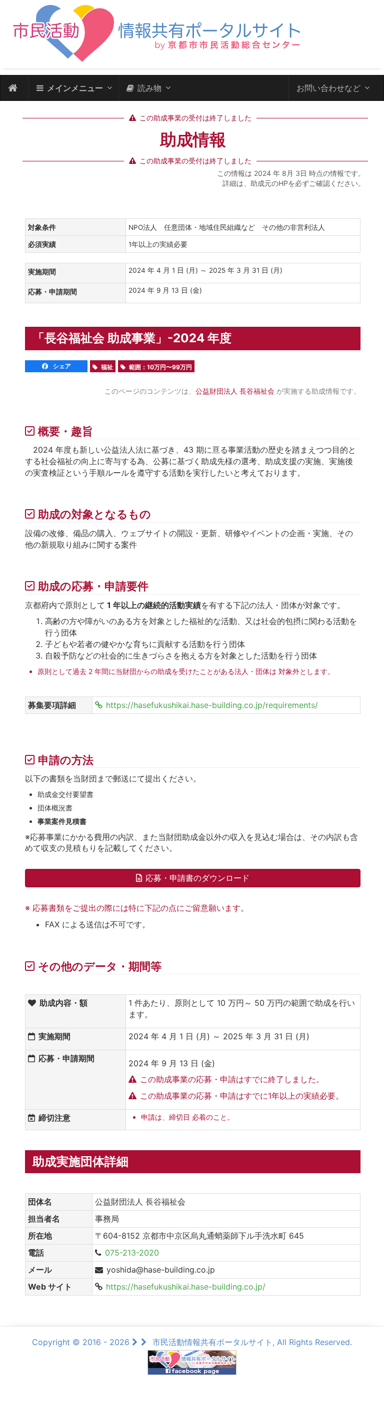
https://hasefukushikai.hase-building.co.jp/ (186, 1287)
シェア (61, 366)
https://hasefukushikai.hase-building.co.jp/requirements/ (212, 705)
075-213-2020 (132, 1253)
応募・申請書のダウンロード (198, 878)
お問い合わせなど (328, 88)
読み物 (150, 88)
